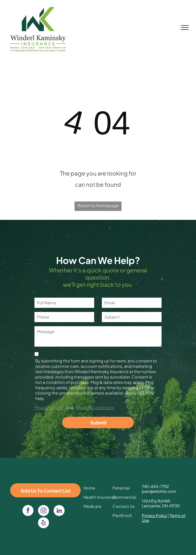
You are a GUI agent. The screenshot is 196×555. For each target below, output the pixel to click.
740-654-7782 (155, 486)
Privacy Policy (154, 515)
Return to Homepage (98, 205)
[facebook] (27, 511)
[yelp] (43, 523)
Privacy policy (48, 407)
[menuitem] (99, 488)
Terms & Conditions (95, 407)
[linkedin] (59, 511)
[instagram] (43, 511)
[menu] (184, 27)
